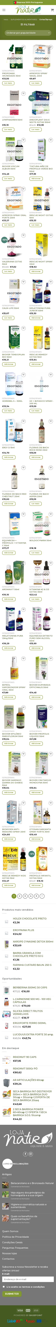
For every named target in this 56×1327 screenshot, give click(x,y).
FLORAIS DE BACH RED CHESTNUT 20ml (14, 495)
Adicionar (36, 179)
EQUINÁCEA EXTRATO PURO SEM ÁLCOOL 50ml (41, 638)
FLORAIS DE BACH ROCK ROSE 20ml (39, 448)
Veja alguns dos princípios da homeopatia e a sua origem (28, 1194)
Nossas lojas (9, 1253)
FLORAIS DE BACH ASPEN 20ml (39, 495)
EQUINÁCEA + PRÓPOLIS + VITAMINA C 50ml (14, 543)
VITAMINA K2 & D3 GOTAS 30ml (39, 590)
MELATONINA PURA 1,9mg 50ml (12, 637)
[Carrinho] (52, 10)
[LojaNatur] (28, 10)
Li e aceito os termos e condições (26, 1287)
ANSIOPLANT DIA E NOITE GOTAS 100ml (39, 121)
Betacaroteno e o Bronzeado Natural (32, 1183)
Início (6, 19)
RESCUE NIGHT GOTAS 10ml (41, 216)
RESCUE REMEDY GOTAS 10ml (38, 355)
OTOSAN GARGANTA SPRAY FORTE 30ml (40, 830)
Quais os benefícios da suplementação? (24, 1217)
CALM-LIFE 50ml (10, 308)
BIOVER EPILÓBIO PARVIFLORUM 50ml (12, 735)
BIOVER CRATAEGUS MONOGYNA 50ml (40, 781)
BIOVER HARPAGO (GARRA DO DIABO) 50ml (12, 782)
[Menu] (4, 9)
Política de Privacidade (15, 1237)
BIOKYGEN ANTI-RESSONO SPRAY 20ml (13, 830)
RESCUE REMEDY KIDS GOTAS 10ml (14, 876)
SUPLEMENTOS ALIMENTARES (24, 19)
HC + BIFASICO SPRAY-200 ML (41, 402)
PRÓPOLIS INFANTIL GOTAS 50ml (40, 876)
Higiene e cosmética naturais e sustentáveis (29, 1206)
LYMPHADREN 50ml (12, 120)
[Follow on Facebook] (25, 1154)
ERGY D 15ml (8, 447)
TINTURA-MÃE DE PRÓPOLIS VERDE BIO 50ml (41, 168)
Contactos (8, 1259)
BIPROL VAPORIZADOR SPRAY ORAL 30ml (13, 687)
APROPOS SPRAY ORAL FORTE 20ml (14, 216)
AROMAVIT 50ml (10, 589)
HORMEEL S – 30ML (12, 401)
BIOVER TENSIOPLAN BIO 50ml (13, 355)
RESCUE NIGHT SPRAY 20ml (40, 262)
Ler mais (8, 83)
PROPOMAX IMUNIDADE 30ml (11, 74)
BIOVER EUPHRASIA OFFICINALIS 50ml (39, 686)
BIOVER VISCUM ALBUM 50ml (10, 167)
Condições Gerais (12, 1242)
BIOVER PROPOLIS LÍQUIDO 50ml (39, 735)
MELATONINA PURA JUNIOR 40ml (39, 309)
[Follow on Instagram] (30, 1154)
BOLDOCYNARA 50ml (40, 540)
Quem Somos (10, 1231)
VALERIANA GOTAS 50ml (12, 262)
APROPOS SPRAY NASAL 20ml (38, 74)
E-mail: (6, 1274)
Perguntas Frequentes (15, 1248)
